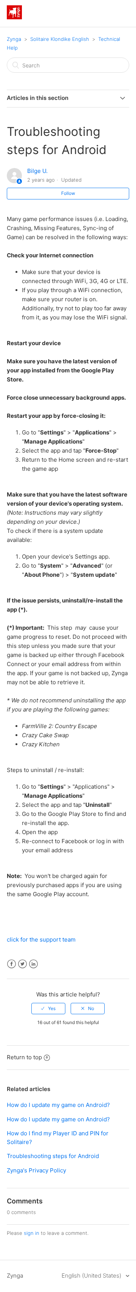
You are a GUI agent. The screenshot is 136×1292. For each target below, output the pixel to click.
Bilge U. (37, 170)
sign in (31, 1233)
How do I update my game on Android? (58, 1104)
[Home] (14, 17)
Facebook (11, 964)
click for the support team (41, 939)
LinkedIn (33, 964)
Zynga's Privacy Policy (36, 1170)
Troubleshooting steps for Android (53, 1156)
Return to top (24, 1057)
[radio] (48, 1008)
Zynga (14, 39)
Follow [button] (68, 193)
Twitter (22, 964)
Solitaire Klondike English (59, 39)
